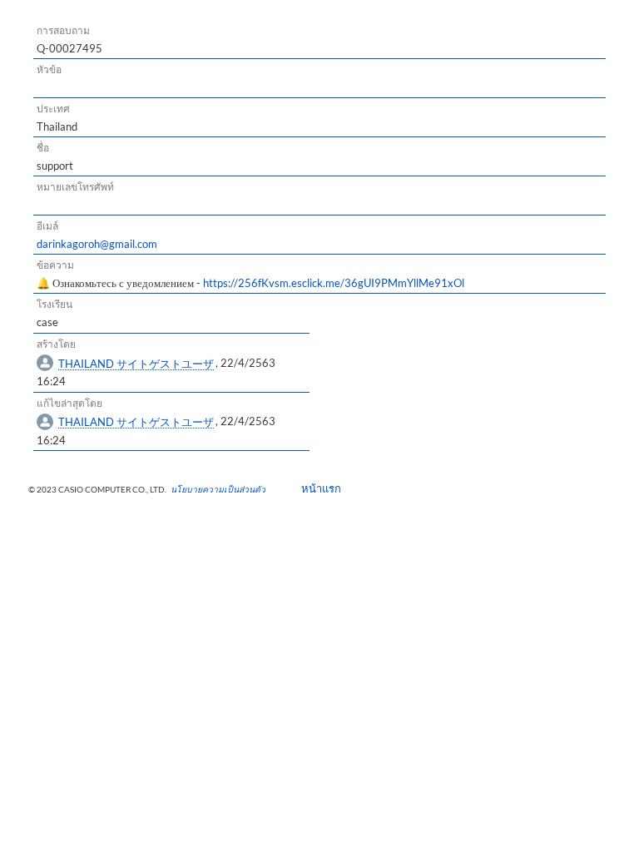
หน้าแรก (315, 488)
